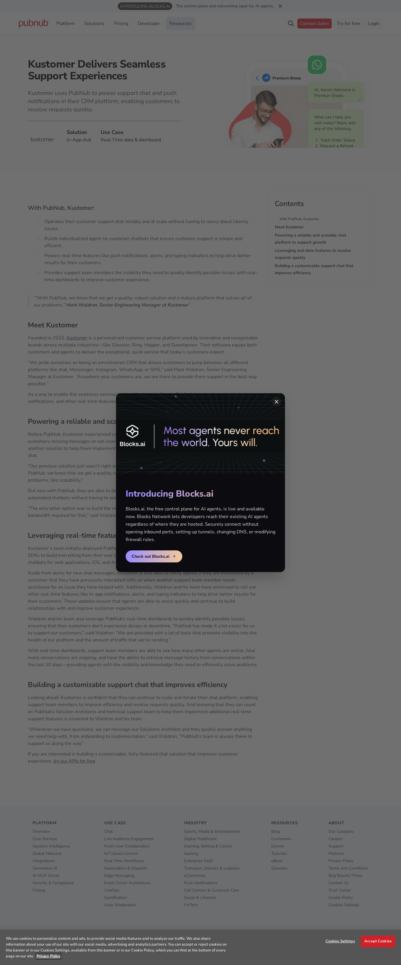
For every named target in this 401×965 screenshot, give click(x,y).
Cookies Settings (340, 941)
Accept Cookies (378, 941)
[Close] (276, 401)
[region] (200, 947)
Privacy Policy (48, 956)
